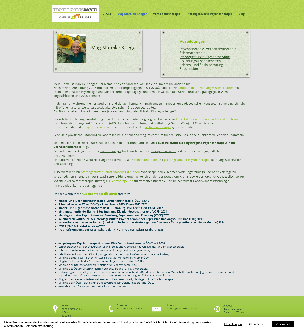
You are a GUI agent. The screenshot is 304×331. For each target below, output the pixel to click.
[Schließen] (299, 324)
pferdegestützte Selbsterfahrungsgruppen (110, 172)
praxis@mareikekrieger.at (182, 308)
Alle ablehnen (257, 324)
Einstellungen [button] (233, 324)
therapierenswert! (163, 151)
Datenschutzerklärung (38, 326)
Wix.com (241, 312)
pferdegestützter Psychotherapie (186, 160)
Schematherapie (145, 160)
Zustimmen (283, 324)
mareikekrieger (110, 151)
